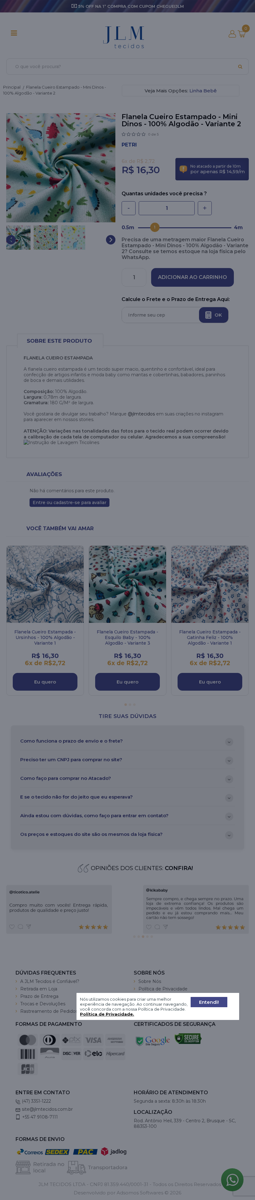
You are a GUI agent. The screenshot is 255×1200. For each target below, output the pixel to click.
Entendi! (209, 1002)
